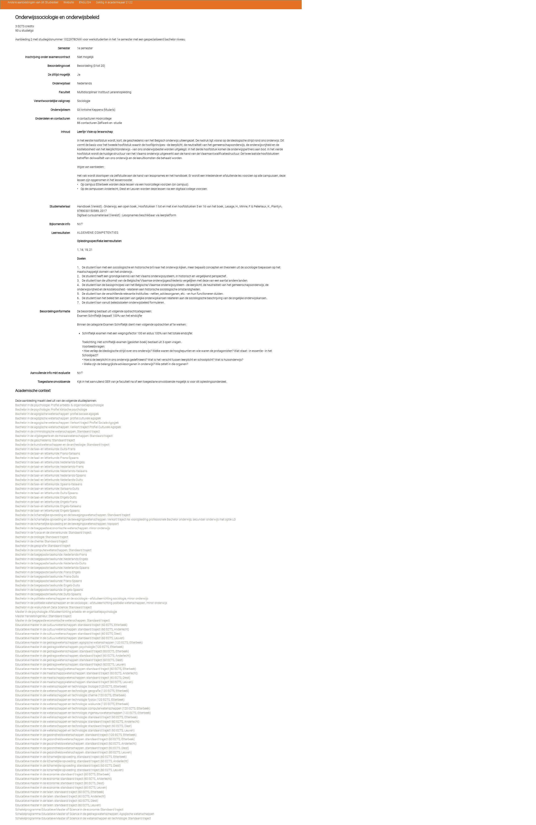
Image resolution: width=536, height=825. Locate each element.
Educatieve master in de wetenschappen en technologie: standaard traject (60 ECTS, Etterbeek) (76, 717)
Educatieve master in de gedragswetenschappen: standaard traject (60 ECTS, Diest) (69, 660)
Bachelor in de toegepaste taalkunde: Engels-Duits (47, 585)
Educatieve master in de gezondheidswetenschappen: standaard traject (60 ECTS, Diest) (72, 748)
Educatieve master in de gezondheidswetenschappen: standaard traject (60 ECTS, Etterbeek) (75, 739)
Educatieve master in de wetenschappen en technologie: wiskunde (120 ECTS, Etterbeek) (72, 704)
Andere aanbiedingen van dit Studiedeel (33, 2)
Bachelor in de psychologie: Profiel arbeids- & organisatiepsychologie (59, 405)
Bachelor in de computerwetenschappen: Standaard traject (53, 550)
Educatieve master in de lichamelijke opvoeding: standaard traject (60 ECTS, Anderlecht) (71, 761)
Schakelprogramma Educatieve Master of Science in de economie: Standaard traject (69, 809)
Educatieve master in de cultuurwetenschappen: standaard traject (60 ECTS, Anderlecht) (72, 629)
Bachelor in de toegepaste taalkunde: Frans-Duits (47, 576)
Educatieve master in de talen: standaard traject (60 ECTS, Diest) (56, 800)
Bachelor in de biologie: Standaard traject (41, 537)
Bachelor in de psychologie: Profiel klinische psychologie (51, 409)
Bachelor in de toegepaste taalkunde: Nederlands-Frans (51, 554)
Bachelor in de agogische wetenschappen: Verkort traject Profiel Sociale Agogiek (67, 422)
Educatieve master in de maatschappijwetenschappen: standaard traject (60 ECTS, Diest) (72, 677)
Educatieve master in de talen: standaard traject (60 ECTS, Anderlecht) (60, 796)
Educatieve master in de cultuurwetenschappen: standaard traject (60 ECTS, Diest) (68, 633)
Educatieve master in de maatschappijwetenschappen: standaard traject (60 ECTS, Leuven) (74, 682)
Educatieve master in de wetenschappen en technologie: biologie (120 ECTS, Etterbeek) (71, 686)
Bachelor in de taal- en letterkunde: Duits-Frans (45, 449)
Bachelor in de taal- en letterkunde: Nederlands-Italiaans (51, 471)
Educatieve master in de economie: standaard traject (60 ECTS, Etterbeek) (62, 774)
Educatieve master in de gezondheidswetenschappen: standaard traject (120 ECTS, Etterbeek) (76, 734)
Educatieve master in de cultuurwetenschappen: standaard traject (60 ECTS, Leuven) (69, 638)
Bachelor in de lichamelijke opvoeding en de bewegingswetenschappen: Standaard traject (72, 515)
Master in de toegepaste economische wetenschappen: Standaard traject (62, 620)
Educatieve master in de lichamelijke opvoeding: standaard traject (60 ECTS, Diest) (68, 765)
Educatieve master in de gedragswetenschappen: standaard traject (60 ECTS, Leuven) (70, 664)
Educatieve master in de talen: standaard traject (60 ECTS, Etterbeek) (59, 792)
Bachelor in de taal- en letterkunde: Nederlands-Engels (50, 462)
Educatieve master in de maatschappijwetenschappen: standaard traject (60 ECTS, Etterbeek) (75, 669)
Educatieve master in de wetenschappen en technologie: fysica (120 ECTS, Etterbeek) (70, 699)
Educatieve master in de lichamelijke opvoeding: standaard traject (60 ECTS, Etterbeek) (71, 756)
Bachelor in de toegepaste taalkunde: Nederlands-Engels (51, 559)
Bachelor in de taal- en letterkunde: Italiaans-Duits (47, 488)
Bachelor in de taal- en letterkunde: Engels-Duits (45, 497)
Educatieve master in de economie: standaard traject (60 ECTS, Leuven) (61, 787)
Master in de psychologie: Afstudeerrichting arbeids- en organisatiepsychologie (66, 611)
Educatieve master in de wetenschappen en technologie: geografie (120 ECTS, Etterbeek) (72, 690)
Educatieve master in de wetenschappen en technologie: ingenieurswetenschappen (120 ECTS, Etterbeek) (83, 712)
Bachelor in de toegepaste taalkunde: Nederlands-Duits (50, 563)
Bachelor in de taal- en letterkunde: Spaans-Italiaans (48, 484)
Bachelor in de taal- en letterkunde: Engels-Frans (46, 501)
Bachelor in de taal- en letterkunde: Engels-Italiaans (48, 506)
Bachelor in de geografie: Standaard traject (43, 545)
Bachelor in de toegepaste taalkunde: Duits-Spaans (48, 594)
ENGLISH (85, 2)
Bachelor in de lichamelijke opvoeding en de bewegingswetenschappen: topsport (67, 523)
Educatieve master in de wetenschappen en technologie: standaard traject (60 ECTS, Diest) (73, 726)
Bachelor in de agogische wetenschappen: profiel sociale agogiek (57, 414)
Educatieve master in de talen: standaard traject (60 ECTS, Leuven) (58, 805)
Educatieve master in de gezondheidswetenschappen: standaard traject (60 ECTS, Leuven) (73, 752)
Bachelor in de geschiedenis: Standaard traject (45, 440)
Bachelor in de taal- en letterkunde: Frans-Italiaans (47, 453)
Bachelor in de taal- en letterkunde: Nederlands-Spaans (50, 475)
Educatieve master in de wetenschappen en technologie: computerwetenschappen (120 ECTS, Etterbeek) (82, 708)
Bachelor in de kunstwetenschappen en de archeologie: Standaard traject (62, 444)
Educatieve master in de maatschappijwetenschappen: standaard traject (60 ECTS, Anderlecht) (76, 673)
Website (68, 2)
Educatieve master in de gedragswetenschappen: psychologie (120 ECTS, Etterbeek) (69, 647)
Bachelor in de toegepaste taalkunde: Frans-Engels (48, 572)
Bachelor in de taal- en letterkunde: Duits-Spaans (46, 493)
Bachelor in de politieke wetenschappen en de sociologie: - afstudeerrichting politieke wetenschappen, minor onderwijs (91, 603)
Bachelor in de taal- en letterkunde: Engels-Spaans (47, 510)
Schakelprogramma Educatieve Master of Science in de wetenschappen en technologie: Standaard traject (83, 818)
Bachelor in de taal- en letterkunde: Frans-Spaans (47, 457)
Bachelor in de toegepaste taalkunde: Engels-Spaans (49, 589)
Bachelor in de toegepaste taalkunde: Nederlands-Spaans (52, 567)
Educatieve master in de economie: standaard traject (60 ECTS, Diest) (59, 783)
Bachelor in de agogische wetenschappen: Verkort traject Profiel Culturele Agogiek (68, 427)
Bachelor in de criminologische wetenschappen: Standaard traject (57, 431)
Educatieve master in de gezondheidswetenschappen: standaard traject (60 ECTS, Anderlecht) (76, 743)
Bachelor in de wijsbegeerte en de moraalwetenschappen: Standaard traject (64, 436)
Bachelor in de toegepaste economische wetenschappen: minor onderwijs (62, 528)
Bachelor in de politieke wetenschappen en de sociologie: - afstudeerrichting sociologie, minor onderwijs (81, 598)
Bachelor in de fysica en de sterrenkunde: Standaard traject (53, 532)
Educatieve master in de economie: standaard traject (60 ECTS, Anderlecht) (63, 778)
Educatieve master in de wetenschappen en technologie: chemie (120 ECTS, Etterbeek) (70, 695)
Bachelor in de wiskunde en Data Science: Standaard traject (53, 607)
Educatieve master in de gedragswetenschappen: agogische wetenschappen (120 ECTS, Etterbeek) (79, 642)
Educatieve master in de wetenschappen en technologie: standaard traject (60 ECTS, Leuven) (75, 730)
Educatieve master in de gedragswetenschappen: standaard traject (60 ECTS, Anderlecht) (73, 655)
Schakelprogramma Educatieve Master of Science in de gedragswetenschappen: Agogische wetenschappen (84, 814)
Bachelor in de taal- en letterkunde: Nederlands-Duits (49, 479)
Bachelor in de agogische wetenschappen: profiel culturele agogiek (58, 418)
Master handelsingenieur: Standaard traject (43, 616)
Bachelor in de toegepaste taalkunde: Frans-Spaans (48, 581)
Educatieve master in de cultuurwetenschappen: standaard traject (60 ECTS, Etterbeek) (71, 625)
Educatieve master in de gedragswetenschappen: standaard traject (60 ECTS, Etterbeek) (72, 651)
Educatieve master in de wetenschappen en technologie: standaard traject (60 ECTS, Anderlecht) (77, 721)
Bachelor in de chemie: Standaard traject (41, 541)
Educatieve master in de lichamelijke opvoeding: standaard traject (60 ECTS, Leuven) (69, 770)
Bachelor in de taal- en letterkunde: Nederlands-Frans (49, 466)
